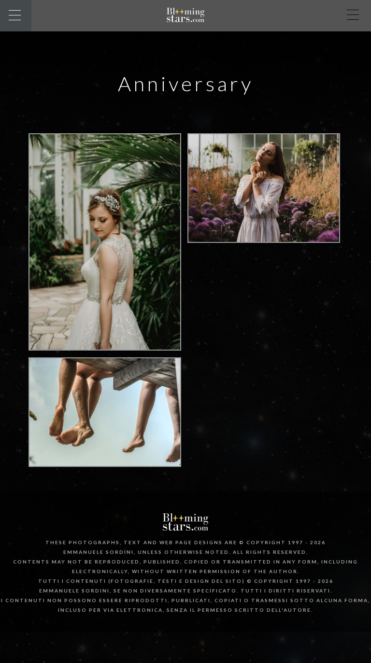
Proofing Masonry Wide (104, 339)
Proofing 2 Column (264, 231)
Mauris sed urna (105, 455)
